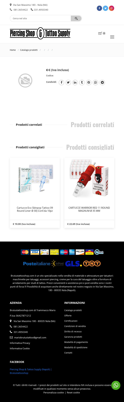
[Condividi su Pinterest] (88, 82)
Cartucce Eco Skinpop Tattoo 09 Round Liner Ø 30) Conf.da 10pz (35, 209)
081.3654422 (20, 9)
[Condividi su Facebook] (61, 82)
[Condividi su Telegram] (102, 82)
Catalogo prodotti (29, 49)
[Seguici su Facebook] (99, 8)
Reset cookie (73, 392)
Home (13, 49)
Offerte (68, 315)
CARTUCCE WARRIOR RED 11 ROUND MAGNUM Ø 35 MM (89, 209)
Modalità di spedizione (75, 347)
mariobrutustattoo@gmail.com (30, 337)
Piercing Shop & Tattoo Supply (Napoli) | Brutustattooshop (31, 371)
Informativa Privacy (20, 342)
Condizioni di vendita (75, 326)
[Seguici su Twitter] (105, 8)
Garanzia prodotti (73, 336)
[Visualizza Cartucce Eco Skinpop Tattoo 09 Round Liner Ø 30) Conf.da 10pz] (35, 178)
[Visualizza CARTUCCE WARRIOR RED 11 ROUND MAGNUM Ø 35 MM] (89, 178)
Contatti (68, 352)
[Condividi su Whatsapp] (95, 82)
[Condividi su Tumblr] (82, 82)
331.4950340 (41, 9)
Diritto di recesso (73, 331)
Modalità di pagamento (76, 342)
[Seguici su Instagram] (111, 8)
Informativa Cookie (20, 348)
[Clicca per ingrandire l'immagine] (26, 81)
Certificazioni (70, 320)
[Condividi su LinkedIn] (75, 82)
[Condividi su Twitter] (68, 82)
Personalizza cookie (53, 392)
